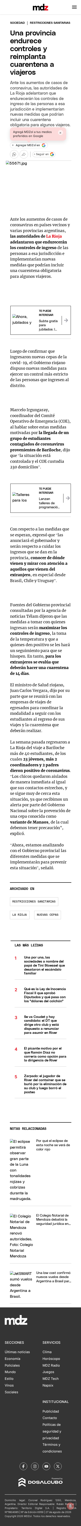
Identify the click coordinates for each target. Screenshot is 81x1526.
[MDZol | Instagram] (34, 1466)
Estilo (9, 1379)
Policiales (12, 1365)
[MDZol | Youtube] (46, 1466)
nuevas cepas (47, 914)
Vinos (9, 1385)
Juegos (48, 1372)
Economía (12, 1359)
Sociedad (17, 23)
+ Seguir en (41, 154)
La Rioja (54, 236)
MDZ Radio (51, 1365)
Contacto (50, 1418)
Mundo (10, 1372)
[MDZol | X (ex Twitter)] (57, 1466)
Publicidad (51, 1411)
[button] (74, 7)
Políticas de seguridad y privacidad (52, 1431)
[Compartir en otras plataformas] (24, 154)
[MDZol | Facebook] (23, 1466)
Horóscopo (51, 1359)
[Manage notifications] (70, 1506)
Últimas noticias (17, 1352)
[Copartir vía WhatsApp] (14, 154)
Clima (47, 1352)
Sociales (11, 1392)
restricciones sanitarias (34, 901)
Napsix (48, 1385)
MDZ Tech (51, 1379)
